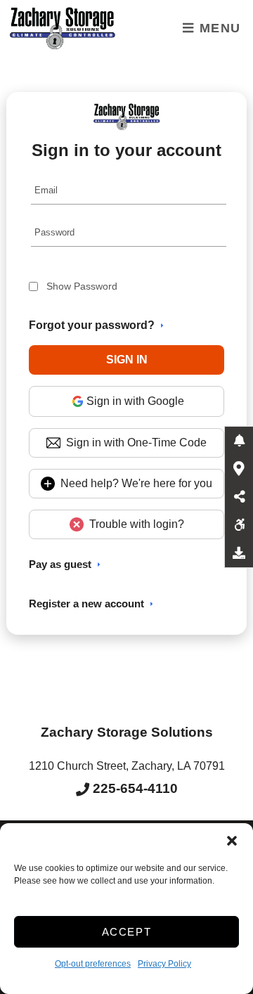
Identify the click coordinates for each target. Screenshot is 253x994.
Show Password (81, 286)
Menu (218, 28)
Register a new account (86, 603)
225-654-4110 (133, 788)
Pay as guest (60, 564)
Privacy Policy (164, 964)
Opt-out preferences (93, 964)
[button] (232, 841)
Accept (127, 932)
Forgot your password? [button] (92, 325)
